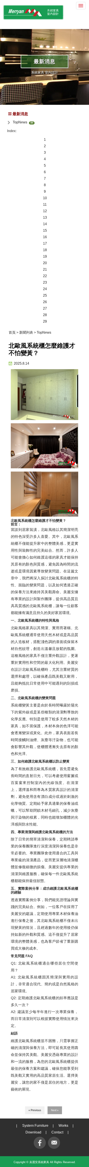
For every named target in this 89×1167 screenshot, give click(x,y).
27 (45, 308)
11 (45, 204)
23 (45, 282)
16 (45, 237)
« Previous (35, 1110)
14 (45, 224)
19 (45, 256)
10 (45, 198)
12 (45, 211)
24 (45, 289)
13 (45, 217)
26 (45, 302)
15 (45, 230)
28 (45, 315)
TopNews (20, 122)
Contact (57, 1132)
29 (45, 321)
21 (45, 269)
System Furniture (35, 1125)
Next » (55, 1110)
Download (33, 1132)
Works (63, 1125)
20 (45, 263)
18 (45, 250)
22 (45, 276)
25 (45, 295)
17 (45, 243)
